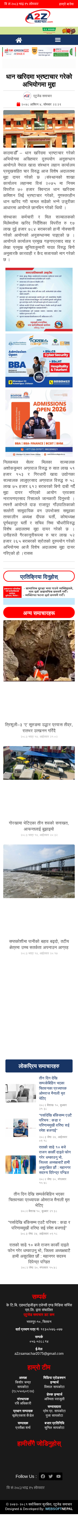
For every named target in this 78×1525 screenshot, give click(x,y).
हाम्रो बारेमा (66, 4)
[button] (57, 39)
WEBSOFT (59, 1509)
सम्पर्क (39, 1296)
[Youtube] (58, 1476)
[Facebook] (43, 1476)
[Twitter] (51, 1476)
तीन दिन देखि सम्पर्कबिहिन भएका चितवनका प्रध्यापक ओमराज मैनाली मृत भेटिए (39, 1200)
